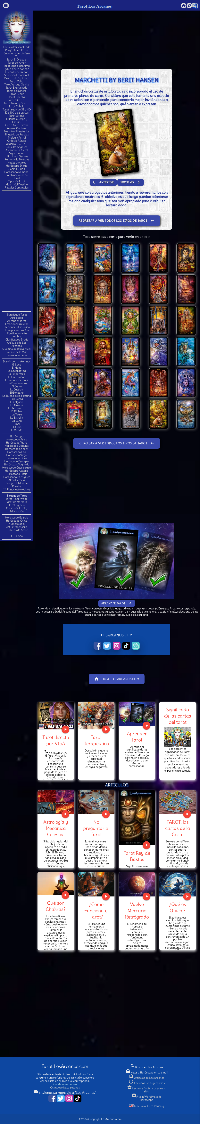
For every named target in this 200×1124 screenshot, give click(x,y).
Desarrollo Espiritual (16, 78)
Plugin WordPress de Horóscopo (147, 1098)
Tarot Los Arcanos (94, 6)
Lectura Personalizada (16, 47)
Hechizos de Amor (16, 530)
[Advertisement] (17, 250)
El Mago (16, 367)
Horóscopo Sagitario (16, 464)
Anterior (103, 182)
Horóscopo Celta (16, 355)
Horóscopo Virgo (16, 455)
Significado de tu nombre (16, 335)
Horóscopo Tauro (16, 442)
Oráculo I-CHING (17, 144)
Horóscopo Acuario (17, 470)
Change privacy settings (65, 1087)
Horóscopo (16, 436)
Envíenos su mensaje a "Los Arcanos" (65, 1092)
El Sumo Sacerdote (16, 380)
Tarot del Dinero (17, 90)
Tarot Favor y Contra (16, 103)
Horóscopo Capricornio (16, 467)
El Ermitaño (17, 392)
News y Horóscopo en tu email (147, 1072)
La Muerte (16, 405)
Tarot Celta (16, 81)
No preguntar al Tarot (96, 828)
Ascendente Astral (16, 150)
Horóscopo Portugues (16, 477)
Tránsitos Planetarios (16, 131)
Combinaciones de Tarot (16, 176)
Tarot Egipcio (17, 505)
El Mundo (16, 430)
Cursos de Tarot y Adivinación (16, 509)
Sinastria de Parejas (16, 134)
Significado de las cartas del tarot (177, 716)
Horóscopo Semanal (16, 172)
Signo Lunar (16, 153)
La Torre (17, 414)
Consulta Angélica (17, 147)
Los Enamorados (16, 383)
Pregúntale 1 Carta (16, 50)
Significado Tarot (16, 314)
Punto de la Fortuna (17, 159)
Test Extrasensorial (16, 527)
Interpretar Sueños (17, 330)
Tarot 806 (17, 536)
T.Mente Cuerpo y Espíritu (16, 120)
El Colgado (16, 402)
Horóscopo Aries (16, 439)
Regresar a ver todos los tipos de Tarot (117, 220)
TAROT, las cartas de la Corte (177, 828)
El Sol (16, 424)
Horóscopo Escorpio (16, 461)
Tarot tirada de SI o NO (17, 109)
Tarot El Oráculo (17, 59)
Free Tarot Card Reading (149, 1106)
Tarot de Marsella (16, 502)
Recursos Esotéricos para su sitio (146, 1090)
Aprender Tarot (16, 321)
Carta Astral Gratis (16, 125)
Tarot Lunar (16, 94)
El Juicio (16, 427)
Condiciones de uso (65, 1084)
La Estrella (16, 417)
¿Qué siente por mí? (17, 69)
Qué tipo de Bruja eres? (16, 349)
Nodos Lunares (16, 162)
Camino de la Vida (17, 352)
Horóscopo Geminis (17, 445)
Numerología (17, 524)
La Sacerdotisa (16, 371)
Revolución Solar (16, 128)
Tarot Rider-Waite (17, 499)
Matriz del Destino (17, 184)
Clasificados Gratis (16, 339)
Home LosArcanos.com (116, 679)
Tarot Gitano (16, 115)
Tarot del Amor (17, 62)
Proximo (131, 182)
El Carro (17, 386)
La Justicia (16, 389)
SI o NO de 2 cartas (17, 112)
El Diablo (16, 411)
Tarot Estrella (17, 97)
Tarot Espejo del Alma (17, 66)
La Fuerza (17, 399)
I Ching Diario (16, 169)
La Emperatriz (16, 374)
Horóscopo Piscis (16, 474)
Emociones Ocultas (16, 324)
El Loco (16, 364)
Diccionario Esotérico (17, 327)
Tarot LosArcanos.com (65, 1066)
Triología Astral (17, 137)
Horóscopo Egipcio (16, 517)
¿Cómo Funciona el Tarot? (96, 910)
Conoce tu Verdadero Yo (17, 55)
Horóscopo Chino (16, 520)
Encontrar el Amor (16, 72)
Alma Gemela (16, 480)
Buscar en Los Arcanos (146, 1067)
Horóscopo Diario (16, 165)
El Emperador (16, 377)
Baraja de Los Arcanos (16, 361)
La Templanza (16, 408)
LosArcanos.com (111, 1119)
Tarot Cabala (16, 106)
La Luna (17, 420)
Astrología (16, 317)
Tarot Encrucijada (16, 87)
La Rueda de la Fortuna (16, 395)
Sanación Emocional (16, 75)
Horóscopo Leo (16, 452)
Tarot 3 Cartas (16, 100)
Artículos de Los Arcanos (16, 344)
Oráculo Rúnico (16, 140)
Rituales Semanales (17, 187)
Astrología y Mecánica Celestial (55, 828)
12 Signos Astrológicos (16, 489)
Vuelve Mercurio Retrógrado (137, 910)
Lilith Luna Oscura (16, 156)
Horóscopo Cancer (16, 449)
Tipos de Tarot (16, 181)
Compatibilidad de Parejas (17, 484)
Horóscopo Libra (16, 458)
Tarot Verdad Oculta (16, 84)
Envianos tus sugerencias (147, 1083)
